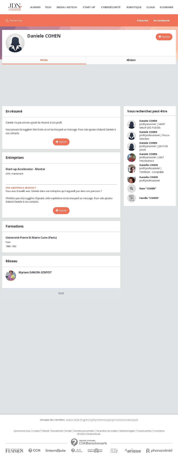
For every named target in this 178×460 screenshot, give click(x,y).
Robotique (134, 7)
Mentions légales (127, 431)
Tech (48, 7)
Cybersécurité (110, 7)
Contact (35, 431)
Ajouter (166, 36)
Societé (68, 431)
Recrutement (57, 431)
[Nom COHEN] (131, 188)
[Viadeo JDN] (114, 451)
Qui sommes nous (22, 431)
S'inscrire (142, 20)
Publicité (45, 431)
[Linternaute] (56, 450)
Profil (44, 60)
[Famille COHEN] (131, 198)
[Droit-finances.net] (76, 451)
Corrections (158, 431)
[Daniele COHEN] (15, 43)
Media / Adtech (67, 7)
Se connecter (161, 20)
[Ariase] (133, 451)
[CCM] (34, 451)
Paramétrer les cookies (107, 431)
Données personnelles (84, 431)
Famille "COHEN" (149, 198)
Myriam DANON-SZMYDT (35, 272)
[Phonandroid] (159, 451)
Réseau (131, 60)
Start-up (89, 7)
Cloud (150, 7)
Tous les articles (144, 431)
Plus (61, 293)
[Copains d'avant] (95, 451)
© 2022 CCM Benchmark (89, 434)
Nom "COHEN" (147, 188)
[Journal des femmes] (14, 451)
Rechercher (16, 20)
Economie (166, 7)
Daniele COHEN (148, 120)
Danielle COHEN (148, 165)
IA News (35, 7)
